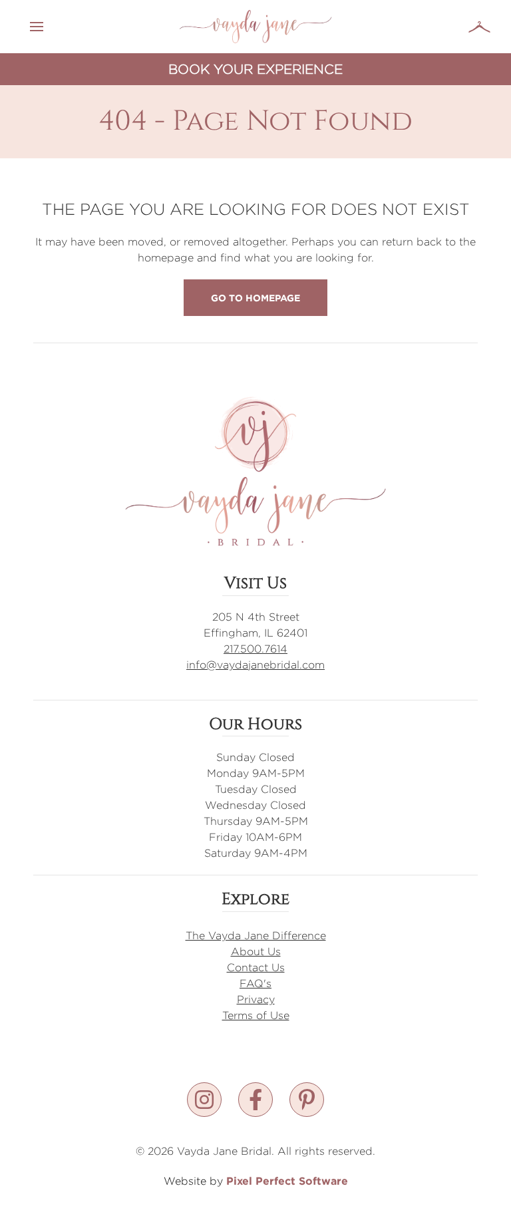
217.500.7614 (255, 649)
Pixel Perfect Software (287, 1181)
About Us (256, 951)
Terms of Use (255, 1015)
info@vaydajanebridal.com (255, 665)
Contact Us (256, 967)
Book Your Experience (255, 69)
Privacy (256, 999)
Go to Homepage (255, 298)
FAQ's (255, 983)
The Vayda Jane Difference (256, 935)
